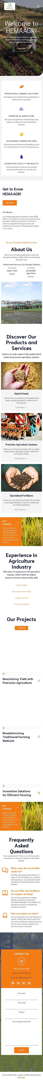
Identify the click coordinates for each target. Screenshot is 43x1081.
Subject (21, 1012)
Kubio (23, 1078)
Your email (21, 1003)
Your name (21, 993)
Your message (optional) (21, 1022)
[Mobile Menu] (38, 6)
